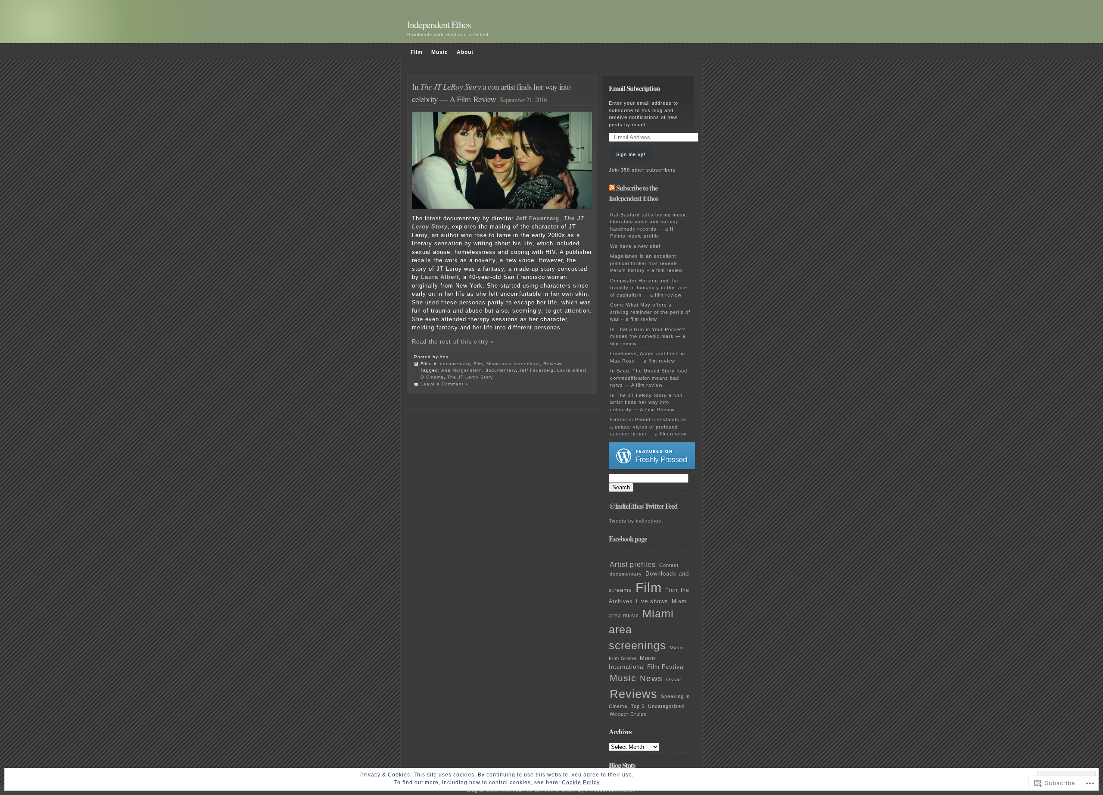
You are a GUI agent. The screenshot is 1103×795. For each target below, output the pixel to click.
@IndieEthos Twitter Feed (643, 506)
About (465, 52)
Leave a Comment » (444, 384)
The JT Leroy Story (470, 377)
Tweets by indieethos (635, 520)
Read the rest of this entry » (453, 341)
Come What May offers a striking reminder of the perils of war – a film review (650, 312)
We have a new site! (635, 246)
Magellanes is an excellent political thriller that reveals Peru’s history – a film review (646, 263)
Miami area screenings (513, 363)
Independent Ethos (439, 24)
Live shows (652, 601)
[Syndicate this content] (612, 188)
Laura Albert (571, 370)
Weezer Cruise (628, 714)
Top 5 (638, 706)
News (651, 678)
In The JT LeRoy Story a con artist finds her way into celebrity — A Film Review (646, 402)
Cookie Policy (581, 782)
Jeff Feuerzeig (537, 218)
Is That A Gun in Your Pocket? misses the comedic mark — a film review (647, 336)
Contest (669, 565)
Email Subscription (634, 88)
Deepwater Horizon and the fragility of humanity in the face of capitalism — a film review (648, 287)
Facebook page (628, 539)
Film (417, 52)
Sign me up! (630, 154)
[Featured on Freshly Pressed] (652, 467)
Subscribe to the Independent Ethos (633, 193)
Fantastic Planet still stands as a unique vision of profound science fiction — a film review (648, 426)
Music (439, 52)
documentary (455, 363)
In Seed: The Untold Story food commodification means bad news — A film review (648, 378)
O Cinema (432, 377)
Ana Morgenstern (461, 370)
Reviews (553, 363)
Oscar (674, 679)
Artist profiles (633, 564)
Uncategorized (666, 706)
